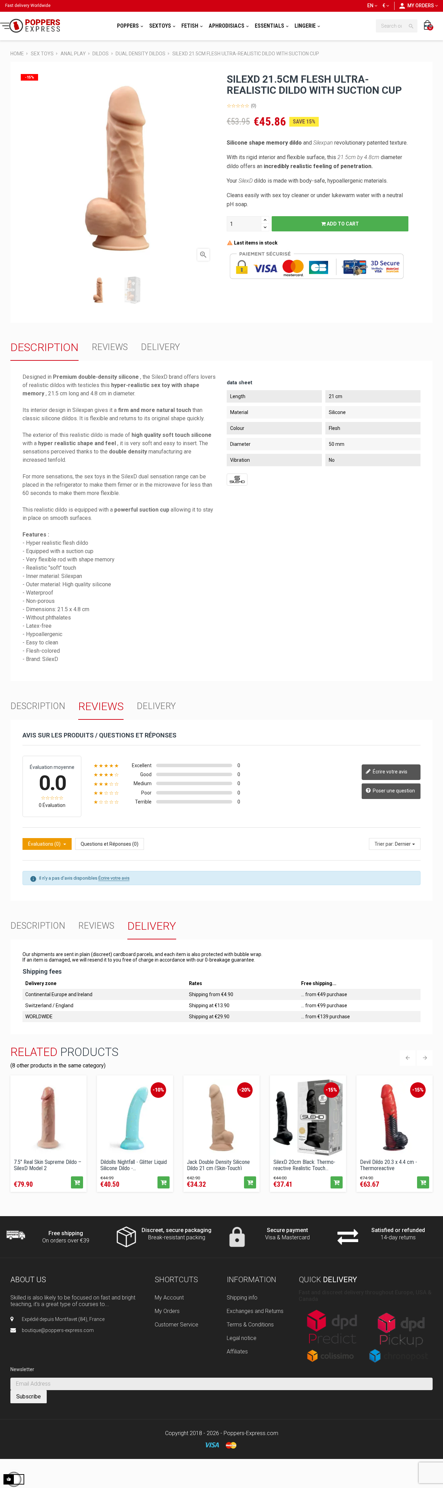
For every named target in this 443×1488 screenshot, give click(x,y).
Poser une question (393, 790)
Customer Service (176, 1324)
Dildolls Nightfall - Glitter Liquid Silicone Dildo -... (133, 1164)
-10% (158, 1090)
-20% (245, 1090)
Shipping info (242, 1297)
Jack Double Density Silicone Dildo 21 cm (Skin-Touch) (218, 1164)
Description (44, 347)
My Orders (167, 1311)
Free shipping (65, 1233)
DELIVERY (160, 347)
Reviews (110, 347)
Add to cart (342, 224)
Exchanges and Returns (255, 1311)
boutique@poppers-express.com (58, 1330)
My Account (169, 1297)
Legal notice (241, 1338)
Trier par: (384, 844)
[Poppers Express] (32, 25)
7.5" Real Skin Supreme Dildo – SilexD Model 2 (47, 1164)
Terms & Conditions (250, 1324)
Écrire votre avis (389, 771)
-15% (331, 1090)
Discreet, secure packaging (176, 1230)
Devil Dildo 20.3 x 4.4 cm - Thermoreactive (388, 1164)
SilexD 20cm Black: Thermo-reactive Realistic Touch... (304, 1164)
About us (28, 1279)
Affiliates (237, 1351)
